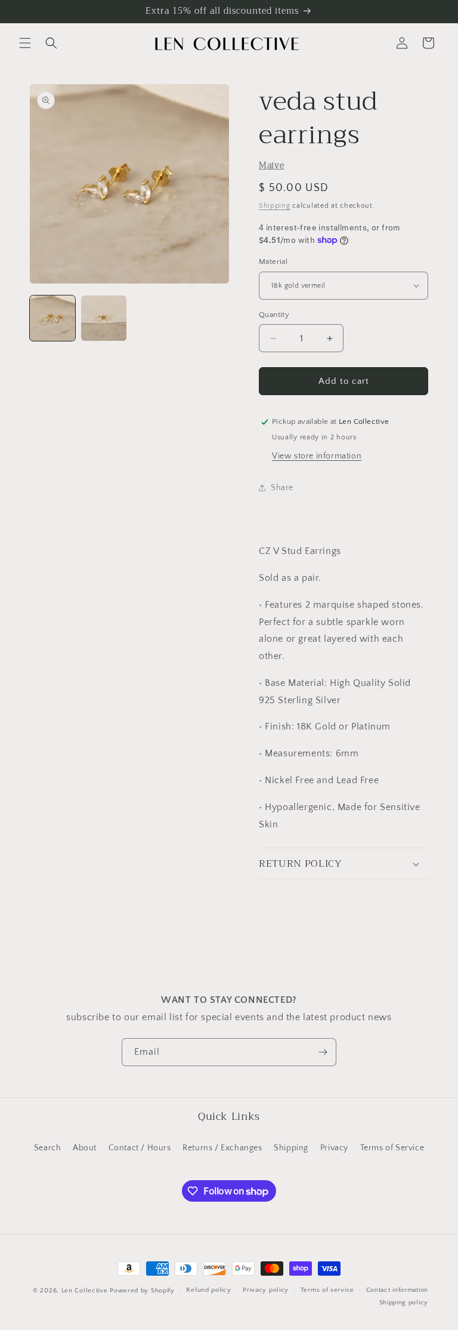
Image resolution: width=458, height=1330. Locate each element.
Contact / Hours (140, 1148)
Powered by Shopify (142, 1290)
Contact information (397, 1290)
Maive (271, 165)
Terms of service (327, 1290)
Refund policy (208, 1290)
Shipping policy (404, 1302)
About (85, 1148)
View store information (316, 456)
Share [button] (282, 487)
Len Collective (84, 1290)
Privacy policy (266, 1290)
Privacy (334, 1148)
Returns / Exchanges (222, 1148)
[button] (25, 43)
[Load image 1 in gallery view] (52, 318)
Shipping (274, 206)
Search (47, 1148)
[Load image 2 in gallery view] (103, 318)
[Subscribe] (323, 1052)
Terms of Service (392, 1148)
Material (273, 261)
